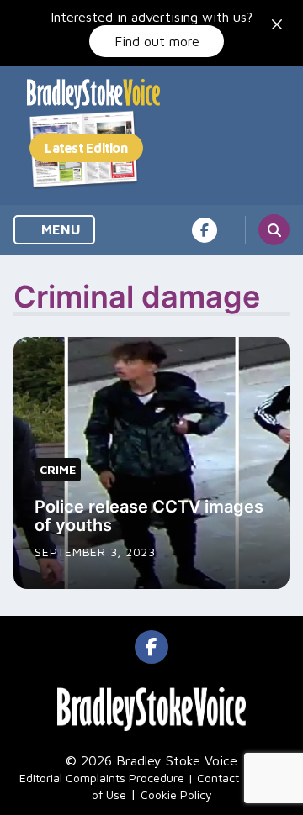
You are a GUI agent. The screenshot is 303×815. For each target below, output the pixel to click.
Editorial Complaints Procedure (101, 777)
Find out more (156, 41)
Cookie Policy (176, 794)
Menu (59, 229)
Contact (218, 777)
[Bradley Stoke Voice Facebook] (204, 230)
